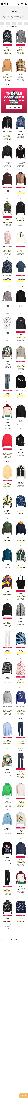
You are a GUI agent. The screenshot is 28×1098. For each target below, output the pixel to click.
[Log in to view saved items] (22, 4)
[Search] (18, 4)
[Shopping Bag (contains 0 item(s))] (25, 4)
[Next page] (23, 939)
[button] (14, 934)
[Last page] (25, 939)
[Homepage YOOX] (6, 4)
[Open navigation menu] (2, 4)
